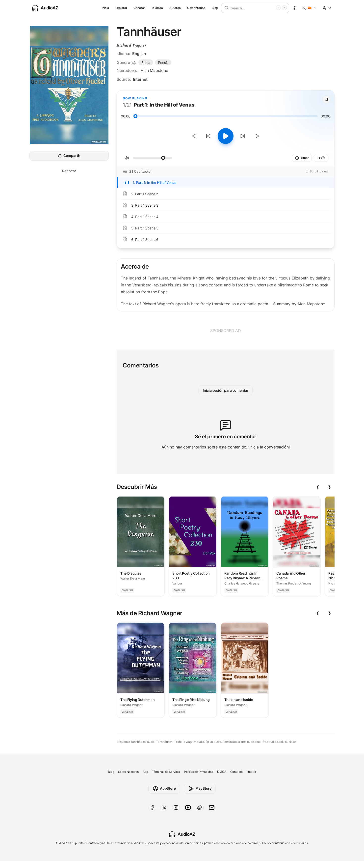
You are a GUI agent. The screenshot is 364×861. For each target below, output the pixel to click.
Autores (175, 8)
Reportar (69, 171)
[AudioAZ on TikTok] (200, 807)
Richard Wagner (132, 45)
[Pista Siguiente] (256, 136)
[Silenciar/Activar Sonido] (127, 158)
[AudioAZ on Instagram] (176, 807)
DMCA (221, 772)
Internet (140, 79)
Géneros (139, 8)
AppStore (168, 788)
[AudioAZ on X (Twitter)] (164, 807)
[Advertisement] (226, 330)
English (139, 53)
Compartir (71, 156)
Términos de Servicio (166, 772)
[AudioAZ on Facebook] (152, 807)
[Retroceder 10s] (209, 136)
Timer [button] (304, 158)
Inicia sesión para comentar (225, 390)
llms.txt (251, 772)
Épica (145, 62)
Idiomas (157, 8)
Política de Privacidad (198, 772)
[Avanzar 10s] (242, 136)
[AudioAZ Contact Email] (212, 807)
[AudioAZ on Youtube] (188, 807)
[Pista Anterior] (195, 136)
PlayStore (203, 788)
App (145, 772)
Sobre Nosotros (128, 772)
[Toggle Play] (226, 136)
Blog (215, 8)
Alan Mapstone (154, 70)
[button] (309, 8)
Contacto (236, 772)
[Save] (326, 99)
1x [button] (318, 158)
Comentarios (196, 8)
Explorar (121, 8)
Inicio (105, 8)
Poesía (163, 62)
